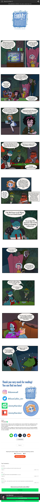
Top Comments (4, 463)
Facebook (15, 435)
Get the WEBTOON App (22, 498)
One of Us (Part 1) (8, 1)
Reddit (29, 435)
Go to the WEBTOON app (20, 500)
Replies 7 (3, 469)
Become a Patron (20, 456)
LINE (11, 435)
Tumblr (24, 435)
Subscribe (20, 439)
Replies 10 (3, 476)
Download (20, 490)
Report (20, 445)
